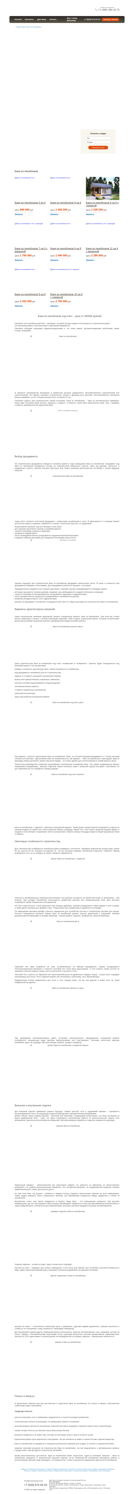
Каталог (18, 19)
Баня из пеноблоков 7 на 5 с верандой (31, 250)
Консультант (41, 1469)
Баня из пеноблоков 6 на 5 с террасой (102, 204)
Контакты (29, 19)
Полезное (72, 1469)
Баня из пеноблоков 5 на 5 (30, 202)
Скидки (48, 1469)
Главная (18, 27)
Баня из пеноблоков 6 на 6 (65, 202)
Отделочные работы (81, 1471)
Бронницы (71, 20)
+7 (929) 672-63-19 (92, 19)
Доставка (41, 19)
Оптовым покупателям (60, 1469)
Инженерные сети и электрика (99, 1471)
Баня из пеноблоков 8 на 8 (30, 294)
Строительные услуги (84, 1469)
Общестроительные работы (63, 1471)
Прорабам (110, 1469)
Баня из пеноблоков (34, 27)
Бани (24, 27)
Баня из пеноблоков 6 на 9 (65, 248)
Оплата (53, 19)
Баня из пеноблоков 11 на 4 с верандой (102, 250)
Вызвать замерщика (99, 1469)
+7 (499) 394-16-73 (108, 9)
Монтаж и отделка (30, 1471)
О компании (32, 1469)
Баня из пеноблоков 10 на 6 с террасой (66, 296)
